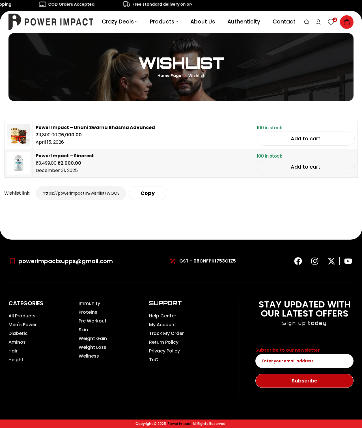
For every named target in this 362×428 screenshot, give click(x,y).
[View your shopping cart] (347, 22)
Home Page (169, 75)
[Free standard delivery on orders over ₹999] (124, 4)
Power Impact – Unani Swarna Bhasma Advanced (95, 127)
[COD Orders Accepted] (39, 4)
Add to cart (305, 138)
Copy (148, 193)
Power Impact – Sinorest (65, 155)
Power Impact (180, 423)
